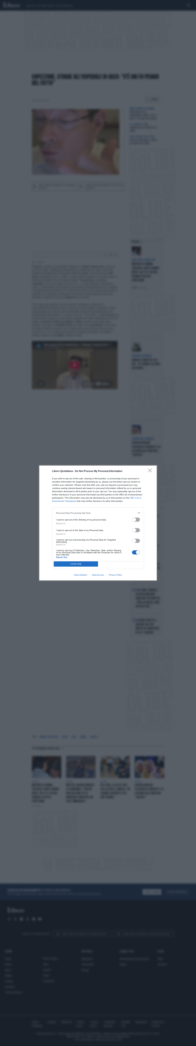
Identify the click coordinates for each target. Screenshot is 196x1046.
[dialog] (98, 523)
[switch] (136, 520)
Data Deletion (80, 575)
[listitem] (98, 512)
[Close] (151, 471)
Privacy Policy (115, 575)
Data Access (98, 575)
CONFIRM (76, 564)
